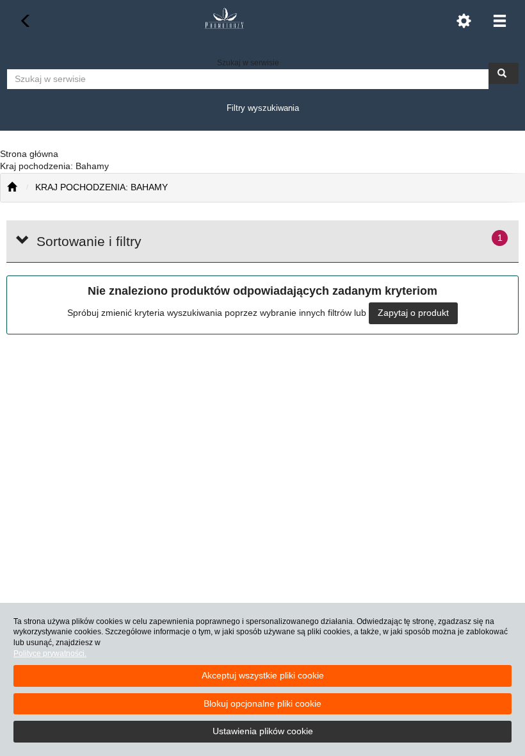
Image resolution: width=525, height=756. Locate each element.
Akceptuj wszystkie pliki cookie (263, 675)
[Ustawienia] (464, 21)
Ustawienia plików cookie (263, 731)
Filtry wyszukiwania (263, 108)
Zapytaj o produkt (413, 313)
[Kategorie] (499, 21)
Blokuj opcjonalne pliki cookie (262, 703)
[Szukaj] (504, 73)
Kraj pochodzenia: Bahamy (101, 187)
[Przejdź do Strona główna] (12, 188)
